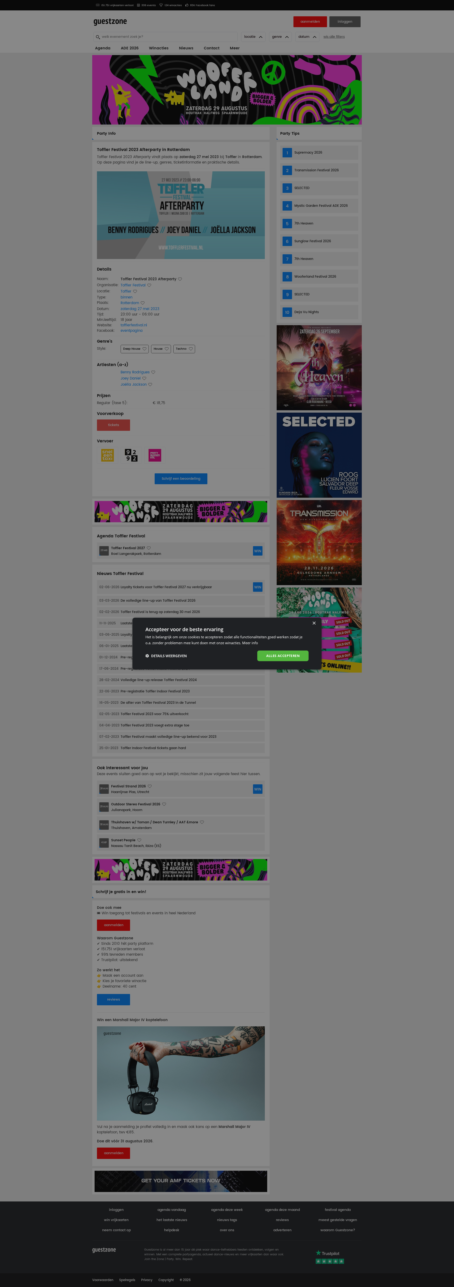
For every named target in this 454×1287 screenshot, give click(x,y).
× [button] (314, 623)
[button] (166, 656)
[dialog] (227, 643)
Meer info (250, 642)
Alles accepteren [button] (283, 655)
